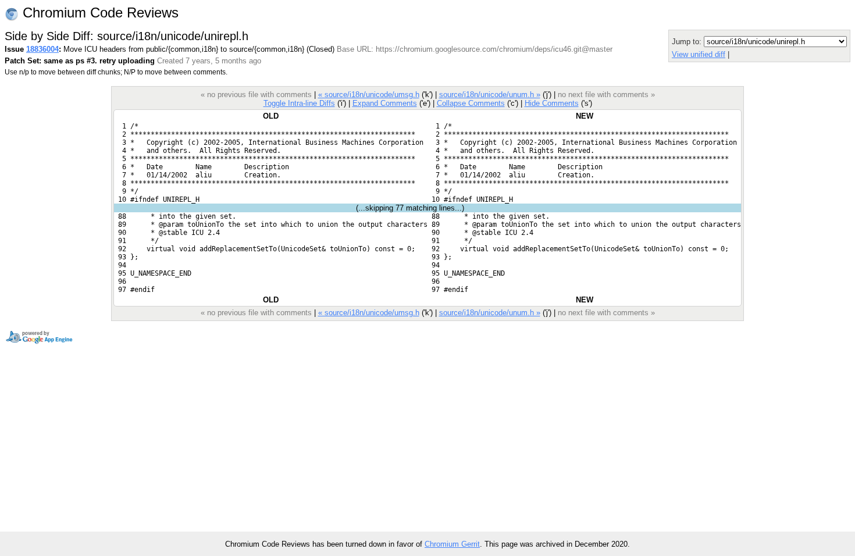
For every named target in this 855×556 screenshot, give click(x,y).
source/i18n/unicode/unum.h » (489, 94)
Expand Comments (384, 103)
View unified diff (698, 54)
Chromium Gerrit (452, 544)
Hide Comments (552, 103)
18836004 (42, 49)
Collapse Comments (471, 103)
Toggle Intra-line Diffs (299, 103)
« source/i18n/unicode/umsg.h (368, 94)
